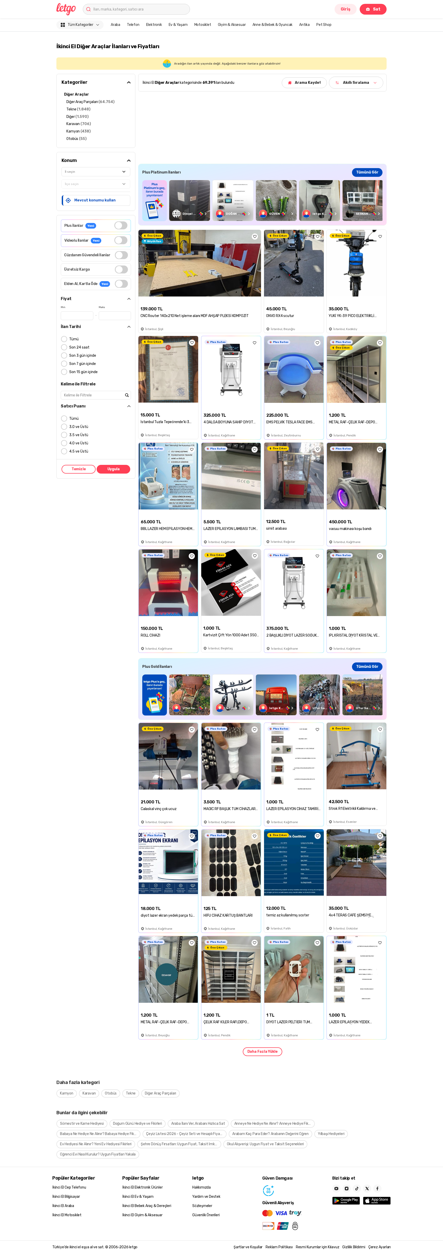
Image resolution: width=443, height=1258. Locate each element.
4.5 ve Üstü (78, 451)
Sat (376, 9)
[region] (262, 200)
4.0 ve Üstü (78, 443)
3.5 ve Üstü (78, 435)
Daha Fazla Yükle (262, 1051)
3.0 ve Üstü (78, 427)
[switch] (120, 225)
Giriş (345, 9)
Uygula (113, 469)
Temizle (79, 469)
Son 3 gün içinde (82, 355)
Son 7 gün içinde (82, 364)
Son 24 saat (79, 347)
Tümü (74, 339)
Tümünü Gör (367, 172)
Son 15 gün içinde (83, 372)
